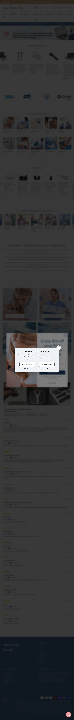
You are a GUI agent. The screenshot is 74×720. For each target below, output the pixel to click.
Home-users (47, 364)
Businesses (27, 364)
